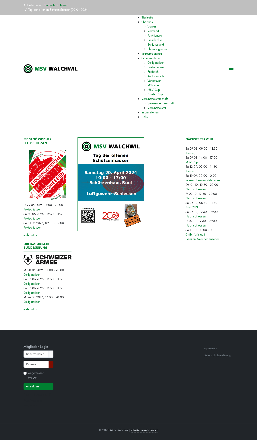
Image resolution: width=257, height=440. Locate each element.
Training (190, 153)
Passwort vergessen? (37, 394)
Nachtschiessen (196, 189)
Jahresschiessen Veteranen (203, 180)
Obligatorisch (32, 274)
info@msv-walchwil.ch (144, 430)
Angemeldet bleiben (35, 375)
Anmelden (32, 386)
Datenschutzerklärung (217, 355)
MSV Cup (192, 162)
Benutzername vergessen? (33, 402)
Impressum (210, 348)
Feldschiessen (32, 209)
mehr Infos (30, 235)
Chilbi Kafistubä (195, 234)
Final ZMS (192, 207)
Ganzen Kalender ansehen (203, 239)
